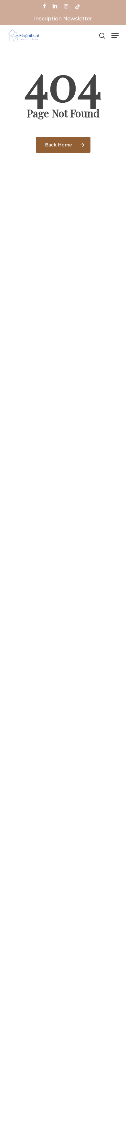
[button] (115, 35)
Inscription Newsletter (63, 19)
